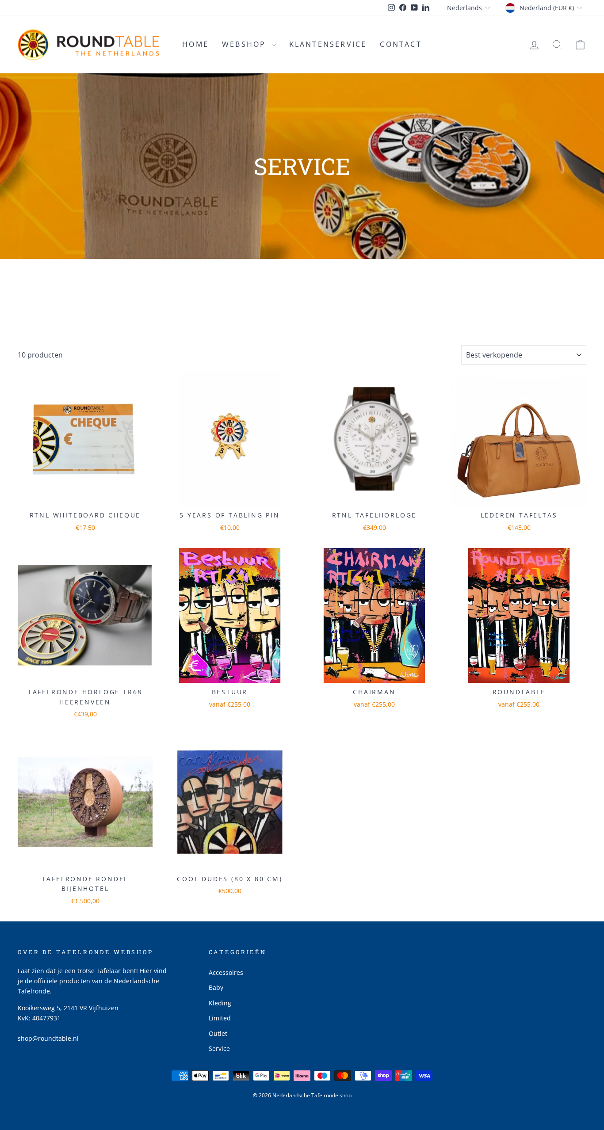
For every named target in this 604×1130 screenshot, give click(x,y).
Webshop (245, 44)
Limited (220, 1018)
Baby (216, 987)
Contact (400, 44)
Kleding (220, 1003)
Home (195, 44)
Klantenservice (328, 44)
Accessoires (226, 972)
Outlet (218, 1033)
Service (219, 1048)
